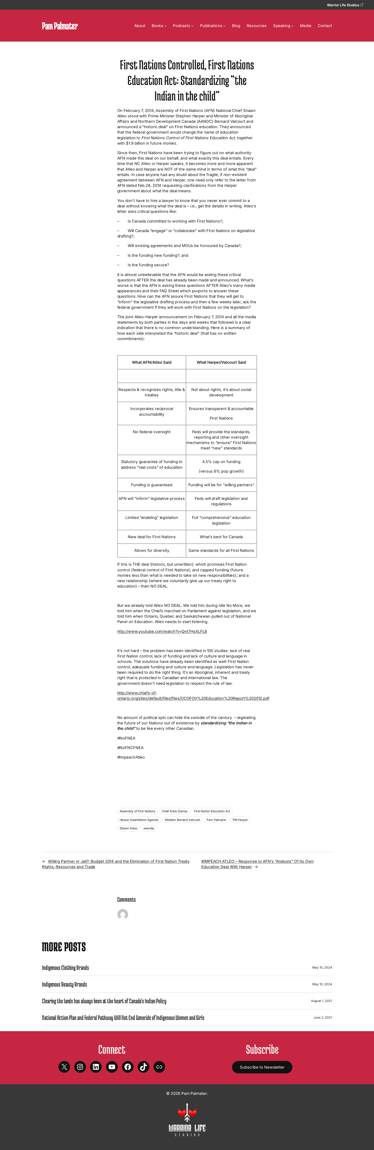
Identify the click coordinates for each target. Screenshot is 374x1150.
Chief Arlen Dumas (174, 811)
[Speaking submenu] (292, 25)
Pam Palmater (59, 25)
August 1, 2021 (321, 1001)
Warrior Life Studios (343, 5)
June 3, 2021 (323, 1017)
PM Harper (240, 820)
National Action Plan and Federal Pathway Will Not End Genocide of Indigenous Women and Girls (123, 1017)
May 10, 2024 (322, 967)
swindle (148, 828)
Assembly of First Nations (137, 811)
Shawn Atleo (128, 828)
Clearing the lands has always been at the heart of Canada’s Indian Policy (104, 1000)
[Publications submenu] (224, 25)
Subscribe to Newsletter (262, 1067)
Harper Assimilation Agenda (139, 820)
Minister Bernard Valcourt (182, 820)
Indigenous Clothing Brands (65, 967)
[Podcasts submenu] (192, 25)
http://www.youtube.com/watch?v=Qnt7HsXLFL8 (162, 631)
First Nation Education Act (212, 811)
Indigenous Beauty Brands (64, 984)
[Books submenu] (165, 25)
